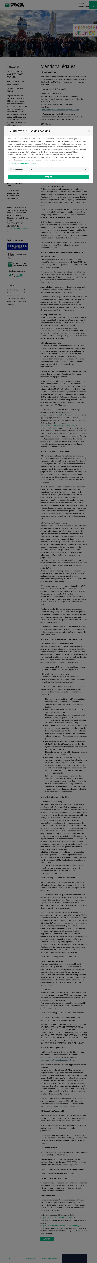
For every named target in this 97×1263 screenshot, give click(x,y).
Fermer (48, 177)
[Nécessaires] (85, 169)
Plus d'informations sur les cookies (22, 163)
